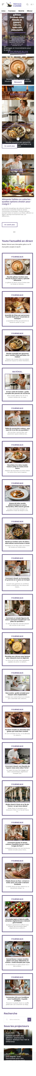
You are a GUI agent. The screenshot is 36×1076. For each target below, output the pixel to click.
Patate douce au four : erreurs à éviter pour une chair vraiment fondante (17, 882)
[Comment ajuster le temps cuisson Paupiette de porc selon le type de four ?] (17, 832)
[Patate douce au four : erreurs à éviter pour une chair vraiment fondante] (17, 871)
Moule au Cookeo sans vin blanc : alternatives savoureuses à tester (17, 542)
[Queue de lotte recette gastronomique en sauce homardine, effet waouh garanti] (17, 493)
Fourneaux (18, 52)
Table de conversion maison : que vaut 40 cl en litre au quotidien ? (17, 429)
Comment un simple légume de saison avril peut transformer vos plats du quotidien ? (17, 619)
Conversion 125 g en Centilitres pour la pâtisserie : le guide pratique (17, 999)
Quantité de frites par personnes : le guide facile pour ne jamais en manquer (17, 316)
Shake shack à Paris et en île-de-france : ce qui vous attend (17, 805)
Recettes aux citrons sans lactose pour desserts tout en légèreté (17, 657)
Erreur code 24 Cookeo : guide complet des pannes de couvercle (17, 126)
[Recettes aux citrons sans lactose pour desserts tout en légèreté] (17, 646)
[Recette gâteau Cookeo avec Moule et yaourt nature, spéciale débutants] (18, 72)
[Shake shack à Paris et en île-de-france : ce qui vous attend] (17, 794)
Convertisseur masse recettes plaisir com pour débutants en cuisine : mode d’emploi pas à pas (17, 960)
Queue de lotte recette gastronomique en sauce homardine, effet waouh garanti (17, 505)
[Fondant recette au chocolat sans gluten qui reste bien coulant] (17, 719)
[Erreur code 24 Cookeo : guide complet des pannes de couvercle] (18, 110)
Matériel (18, 94)
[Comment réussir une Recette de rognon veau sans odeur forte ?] (17, 756)
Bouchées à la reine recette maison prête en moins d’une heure (17, 466)
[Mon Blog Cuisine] (13, 4)
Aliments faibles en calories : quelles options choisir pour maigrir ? (16, 201)
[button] (15, 153)
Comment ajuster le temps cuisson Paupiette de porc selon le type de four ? (17, 844)
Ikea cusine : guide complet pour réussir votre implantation (17, 694)
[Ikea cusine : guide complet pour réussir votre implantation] (17, 683)
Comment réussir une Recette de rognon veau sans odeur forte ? (17, 767)
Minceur (18, 170)
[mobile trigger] (3, 4)
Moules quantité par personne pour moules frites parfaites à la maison (17, 355)
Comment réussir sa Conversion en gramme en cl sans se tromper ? (17, 579)
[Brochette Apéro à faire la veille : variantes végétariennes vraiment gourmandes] (17, 909)
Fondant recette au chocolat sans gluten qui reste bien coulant (17, 730)
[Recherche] (27, 4)
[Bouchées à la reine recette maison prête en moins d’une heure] (17, 455)
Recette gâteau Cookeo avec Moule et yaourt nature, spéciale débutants (17, 21)
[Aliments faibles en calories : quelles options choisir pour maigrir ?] (18, 186)
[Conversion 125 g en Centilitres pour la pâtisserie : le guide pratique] (17, 987)
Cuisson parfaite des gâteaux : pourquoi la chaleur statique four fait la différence (17, 1039)
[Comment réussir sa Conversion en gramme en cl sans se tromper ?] (17, 568)
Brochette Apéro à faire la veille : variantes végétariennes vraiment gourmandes (17, 920)
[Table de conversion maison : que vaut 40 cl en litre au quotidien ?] (17, 418)
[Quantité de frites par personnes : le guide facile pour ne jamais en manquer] (17, 305)
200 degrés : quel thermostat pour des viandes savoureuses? (15, 1058)
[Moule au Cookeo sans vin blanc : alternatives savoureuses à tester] (17, 531)
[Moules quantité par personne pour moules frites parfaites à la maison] (17, 343)
